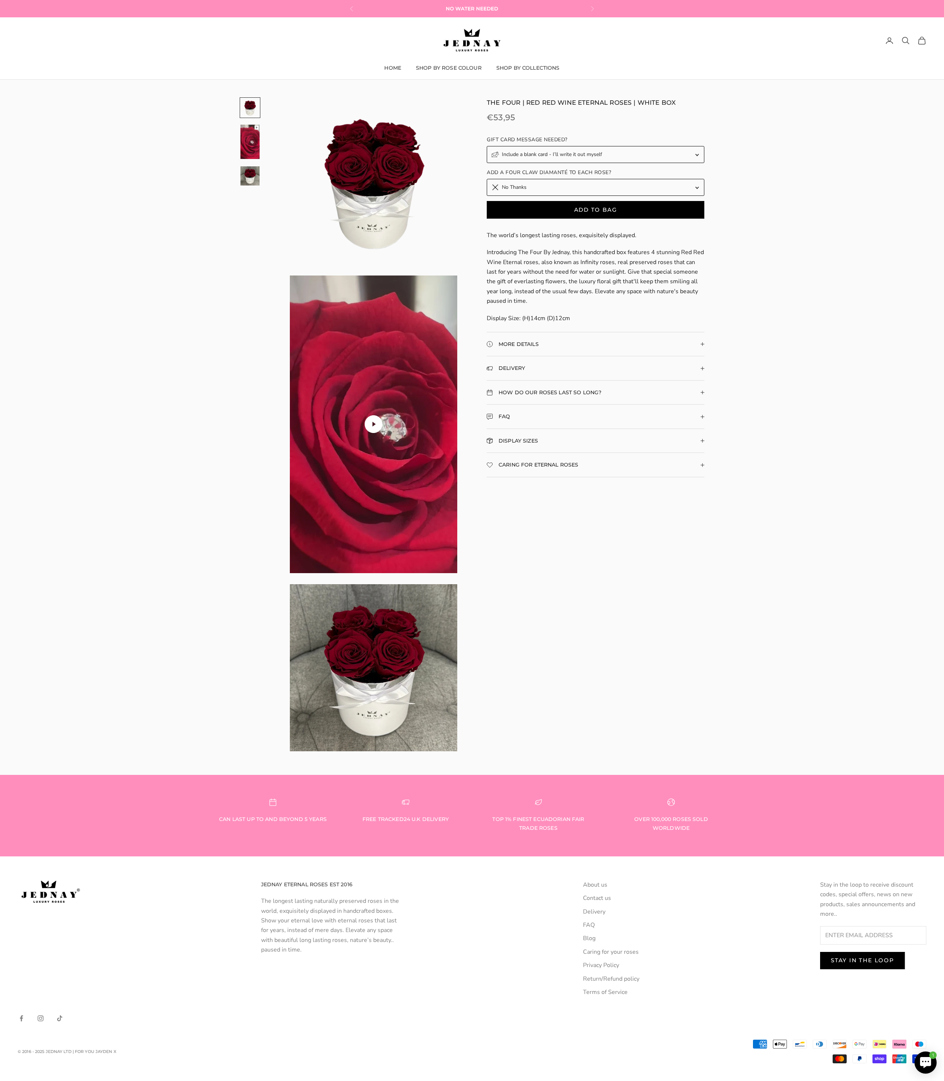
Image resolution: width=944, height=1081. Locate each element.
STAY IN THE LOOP (862, 960)
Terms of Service (605, 992)
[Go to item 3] (250, 176)
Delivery (594, 912)
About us (595, 885)
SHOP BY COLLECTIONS (528, 68)
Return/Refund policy (611, 979)
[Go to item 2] (250, 142)
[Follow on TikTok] (59, 1018)
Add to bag (595, 209)
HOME (392, 68)
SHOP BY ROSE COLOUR (449, 68)
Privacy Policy (601, 965)
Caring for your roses (611, 952)
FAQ (589, 925)
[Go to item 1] (250, 107)
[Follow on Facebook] (21, 1018)
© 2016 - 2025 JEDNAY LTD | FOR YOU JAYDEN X (67, 1051)
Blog (589, 938)
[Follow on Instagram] (40, 1018)
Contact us (597, 898)
